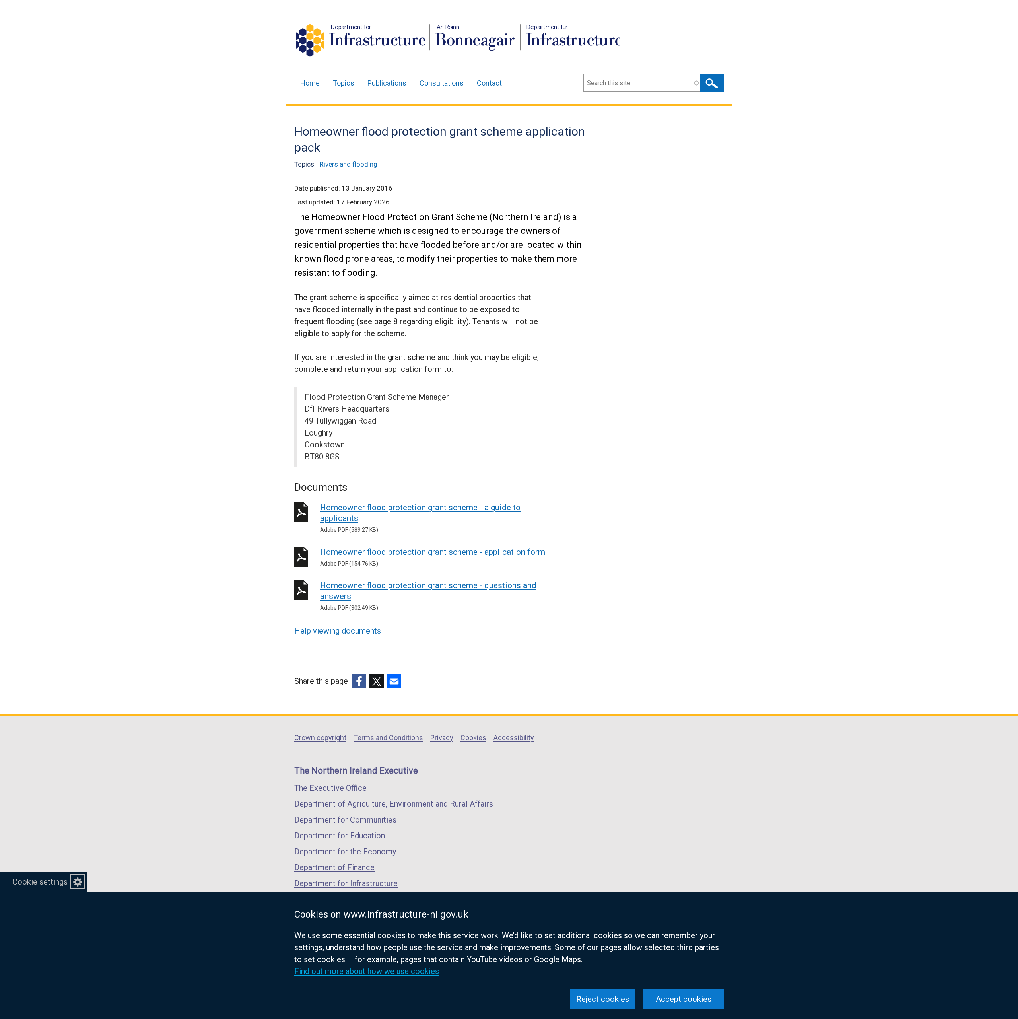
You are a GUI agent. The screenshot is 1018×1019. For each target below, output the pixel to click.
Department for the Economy (345, 851)
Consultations (442, 83)
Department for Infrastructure (346, 883)
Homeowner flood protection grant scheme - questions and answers (428, 596)
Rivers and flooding (348, 164)
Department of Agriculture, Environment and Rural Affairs (393, 804)
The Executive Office (330, 788)
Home (310, 83)
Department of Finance (334, 867)
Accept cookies (683, 999)
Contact (489, 83)
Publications (386, 83)
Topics (343, 83)
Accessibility (513, 737)
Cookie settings (40, 882)
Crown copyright (320, 737)
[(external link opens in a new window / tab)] (359, 681)
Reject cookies (602, 999)
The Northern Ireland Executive (356, 771)
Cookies (473, 737)
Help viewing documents (337, 631)
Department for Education (339, 835)
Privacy (441, 737)
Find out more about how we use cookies (366, 971)
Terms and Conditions (388, 737)
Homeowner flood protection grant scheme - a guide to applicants (420, 518)
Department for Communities (345, 820)
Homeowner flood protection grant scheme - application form (432, 557)
